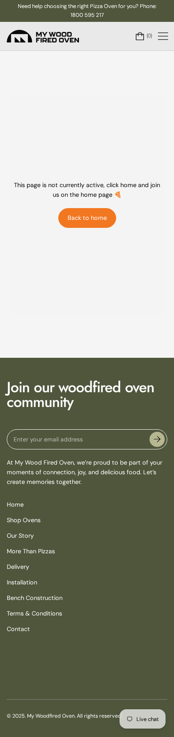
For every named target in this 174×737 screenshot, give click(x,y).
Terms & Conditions (34, 613)
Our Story (20, 535)
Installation (22, 582)
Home (15, 504)
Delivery (18, 567)
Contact (18, 629)
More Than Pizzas (31, 551)
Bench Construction (35, 598)
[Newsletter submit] (157, 439)
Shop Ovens (24, 520)
